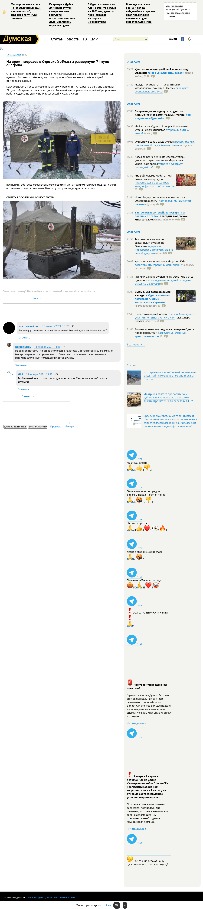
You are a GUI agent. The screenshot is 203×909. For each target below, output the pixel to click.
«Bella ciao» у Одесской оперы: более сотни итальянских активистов (161, 128)
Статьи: (131, 365)
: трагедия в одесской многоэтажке (161, 217)
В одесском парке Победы (151, 314)
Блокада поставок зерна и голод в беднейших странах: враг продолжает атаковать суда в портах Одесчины (141, 13)
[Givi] (10, 374)
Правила (55, 426)
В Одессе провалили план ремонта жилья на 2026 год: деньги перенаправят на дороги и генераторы (102, 13)
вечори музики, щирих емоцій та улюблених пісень (165, 143)
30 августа (134, 103)
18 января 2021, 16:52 (55, 326)
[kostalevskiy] (9, 346)
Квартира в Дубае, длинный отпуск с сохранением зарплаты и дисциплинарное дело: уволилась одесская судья (62, 15)
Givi (20, 374)
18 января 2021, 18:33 (39, 374)
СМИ (94, 39)
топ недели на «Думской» (163, 116)
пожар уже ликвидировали (165, 73)
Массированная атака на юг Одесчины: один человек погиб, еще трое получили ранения (26, 11)
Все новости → (136, 344)
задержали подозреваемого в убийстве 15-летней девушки (154, 249)
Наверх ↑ (37, 298)
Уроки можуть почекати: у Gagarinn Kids (160, 261)
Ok (116, 905)
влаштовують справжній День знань (157, 265)
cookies (106, 905)
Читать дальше (136, 723)
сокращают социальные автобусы (162, 89)
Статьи (57, 39)
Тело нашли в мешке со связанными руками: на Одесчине (149, 242)
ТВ (84, 39)
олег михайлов (29, 326)
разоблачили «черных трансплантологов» (160, 334)
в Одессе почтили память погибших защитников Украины (152, 299)
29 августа (134, 231)
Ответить (24, 337)
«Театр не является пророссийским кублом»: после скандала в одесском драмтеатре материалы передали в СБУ (168, 397)
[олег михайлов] (9, 333)
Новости (71, 39)
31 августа (134, 62)
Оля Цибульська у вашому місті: (155, 141)
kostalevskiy (23, 346)
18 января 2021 (13, 54)
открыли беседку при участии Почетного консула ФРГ (164, 315)
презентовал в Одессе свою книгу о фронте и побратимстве (155, 184)
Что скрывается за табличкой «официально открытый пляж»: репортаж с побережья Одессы (171, 375)
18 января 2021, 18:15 (47, 346)
